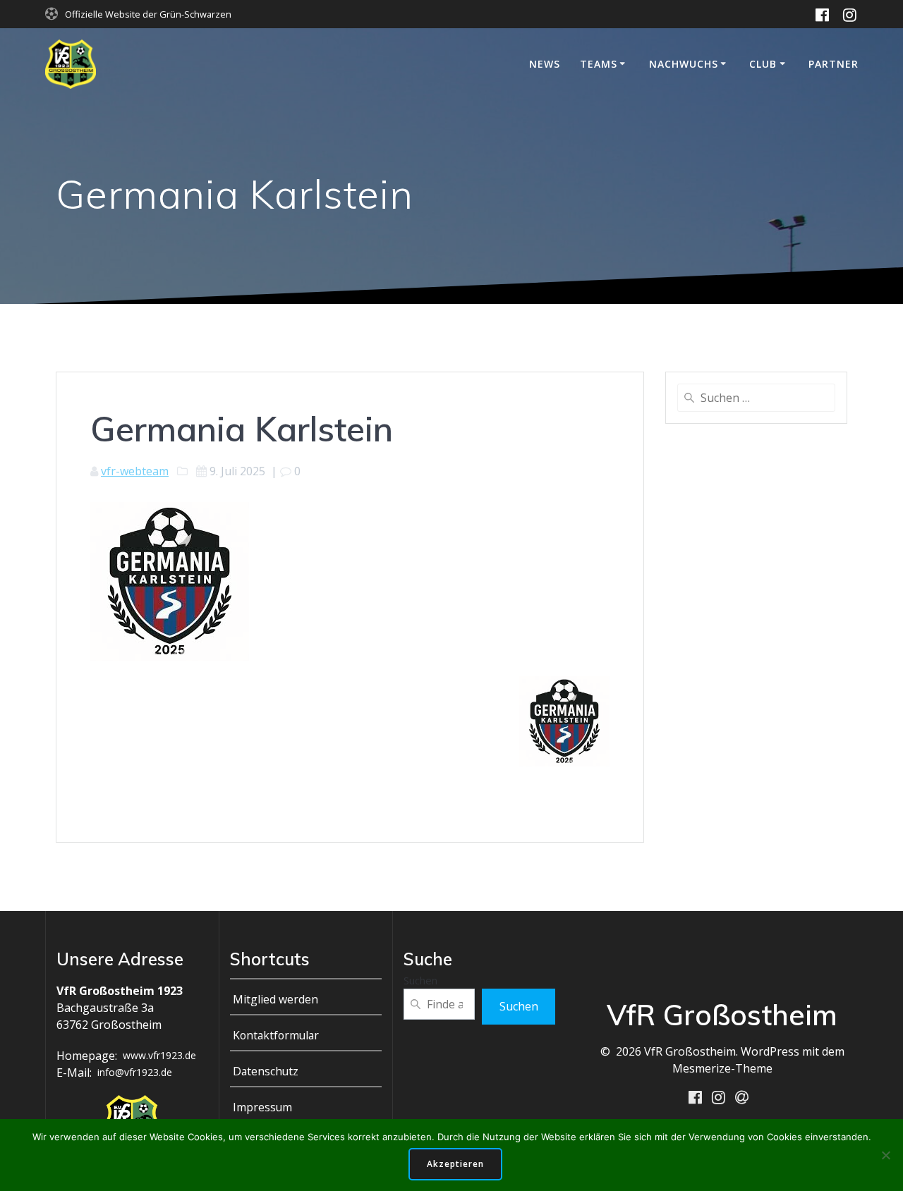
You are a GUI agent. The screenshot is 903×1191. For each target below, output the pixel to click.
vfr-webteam (135, 471)
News (544, 64)
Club (763, 64)
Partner (833, 64)
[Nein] (885, 1155)
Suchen (420, 980)
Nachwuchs (683, 64)
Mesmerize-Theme (722, 1068)
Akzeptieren (455, 1164)
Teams (598, 64)
